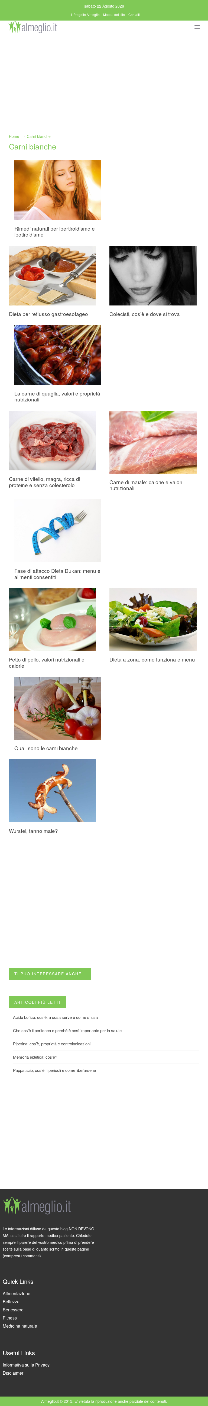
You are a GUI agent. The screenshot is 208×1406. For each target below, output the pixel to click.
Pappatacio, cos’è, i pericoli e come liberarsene (54, 1070)
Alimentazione (16, 1293)
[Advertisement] (104, 75)
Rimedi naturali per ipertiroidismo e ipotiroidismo (54, 231)
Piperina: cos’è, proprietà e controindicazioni (51, 1043)
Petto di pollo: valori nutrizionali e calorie (46, 662)
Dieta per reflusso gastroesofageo (48, 313)
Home (14, 136)
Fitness (10, 1318)
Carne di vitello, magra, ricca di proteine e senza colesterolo (44, 481)
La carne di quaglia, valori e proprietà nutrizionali (57, 396)
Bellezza (11, 1301)
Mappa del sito (114, 14)
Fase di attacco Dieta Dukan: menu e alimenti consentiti (57, 573)
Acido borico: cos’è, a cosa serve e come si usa (55, 1017)
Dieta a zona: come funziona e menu (152, 659)
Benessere (13, 1310)
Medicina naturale (20, 1326)
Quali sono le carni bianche (46, 748)
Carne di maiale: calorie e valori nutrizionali (145, 485)
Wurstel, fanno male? (33, 830)
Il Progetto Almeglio (85, 14)
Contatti (134, 14)
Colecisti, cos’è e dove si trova (144, 313)
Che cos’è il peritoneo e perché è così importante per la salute (67, 1030)
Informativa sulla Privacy (26, 1365)
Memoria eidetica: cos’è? (35, 1057)
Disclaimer (13, 1373)
